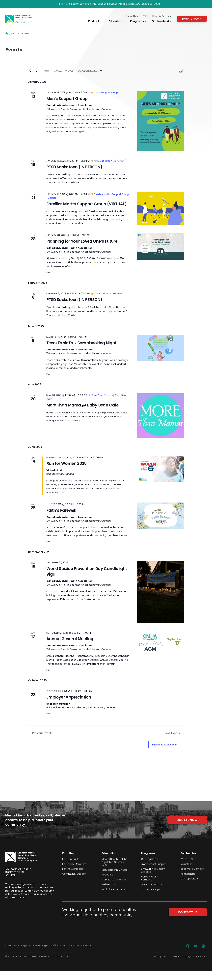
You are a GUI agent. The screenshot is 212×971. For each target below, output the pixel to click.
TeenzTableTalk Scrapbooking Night (81, 343)
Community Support (74, 873)
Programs (137, 21)
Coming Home (150, 859)
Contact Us (187, 912)
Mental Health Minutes (115, 870)
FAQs (145, 16)
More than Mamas (152, 884)
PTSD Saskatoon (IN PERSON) (74, 167)
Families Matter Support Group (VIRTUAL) (86, 204)
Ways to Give (188, 859)
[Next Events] (37, 71)
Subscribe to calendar (164, 744)
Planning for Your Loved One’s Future (81, 241)
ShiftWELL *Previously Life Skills (153, 870)
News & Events (161, 16)
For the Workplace (73, 869)
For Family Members (74, 864)
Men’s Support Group (67, 98)
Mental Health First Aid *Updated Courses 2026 (114, 862)
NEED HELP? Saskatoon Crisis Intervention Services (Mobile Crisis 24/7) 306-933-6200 (109, 4)
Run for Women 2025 (66, 463)
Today (46, 70)
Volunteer (186, 864)
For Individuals (70, 859)
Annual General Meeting (69, 638)
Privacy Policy (161, 956)
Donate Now (187, 820)
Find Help (94, 21)
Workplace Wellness (113, 889)
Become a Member (192, 869)
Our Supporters (190, 878)
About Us (131, 16)
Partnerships (188, 873)
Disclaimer (175, 956)
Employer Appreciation (68, 697)
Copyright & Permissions (194, 956)
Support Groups (150, 889)
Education (115, 21)
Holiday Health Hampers (149, 878)
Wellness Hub (109, 884)
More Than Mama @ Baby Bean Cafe (82, 405)
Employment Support (153, 864)
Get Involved (161, 21)
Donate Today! (191, 18)
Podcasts (107, 874)
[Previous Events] (30, 71)
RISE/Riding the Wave (114, 879)
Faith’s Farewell (61, 510)
